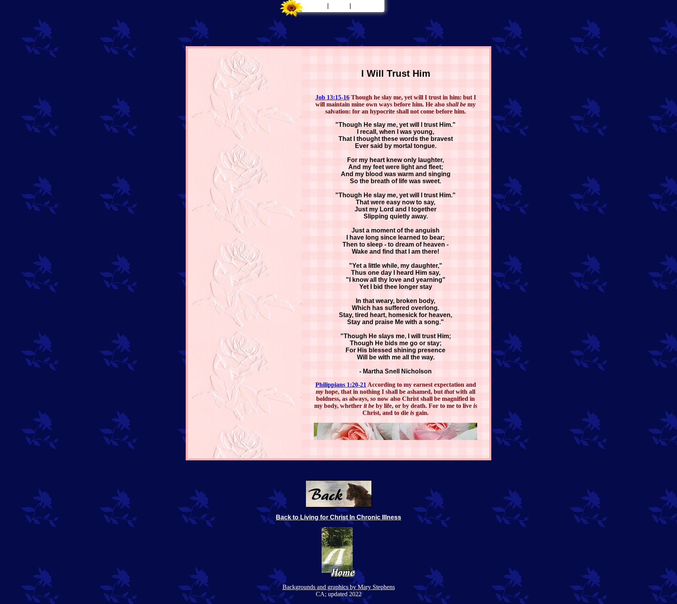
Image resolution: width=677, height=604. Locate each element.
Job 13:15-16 (332, 97)
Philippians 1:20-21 (340, 384)
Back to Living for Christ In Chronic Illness (338, 517)
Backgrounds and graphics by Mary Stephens (338, 587)
